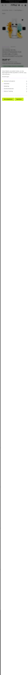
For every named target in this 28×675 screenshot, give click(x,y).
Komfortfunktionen (9, 88)
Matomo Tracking (8, 91)
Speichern (19, 99)
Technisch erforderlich (9, 81)
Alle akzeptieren (8, 99)
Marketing (6, 86)
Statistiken (6, 83)
